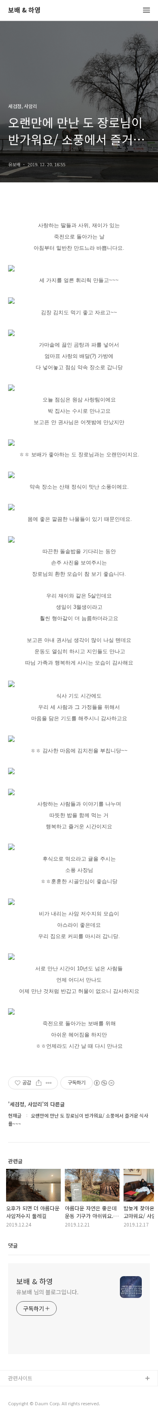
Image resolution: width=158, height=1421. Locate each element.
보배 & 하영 (24, 10)
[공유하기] (39, 1083)
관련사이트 (20, 1378)
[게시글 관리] (49, 1083)
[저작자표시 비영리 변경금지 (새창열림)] (104, 1083)
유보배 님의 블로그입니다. (47, 1292)
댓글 (13, 1245)
